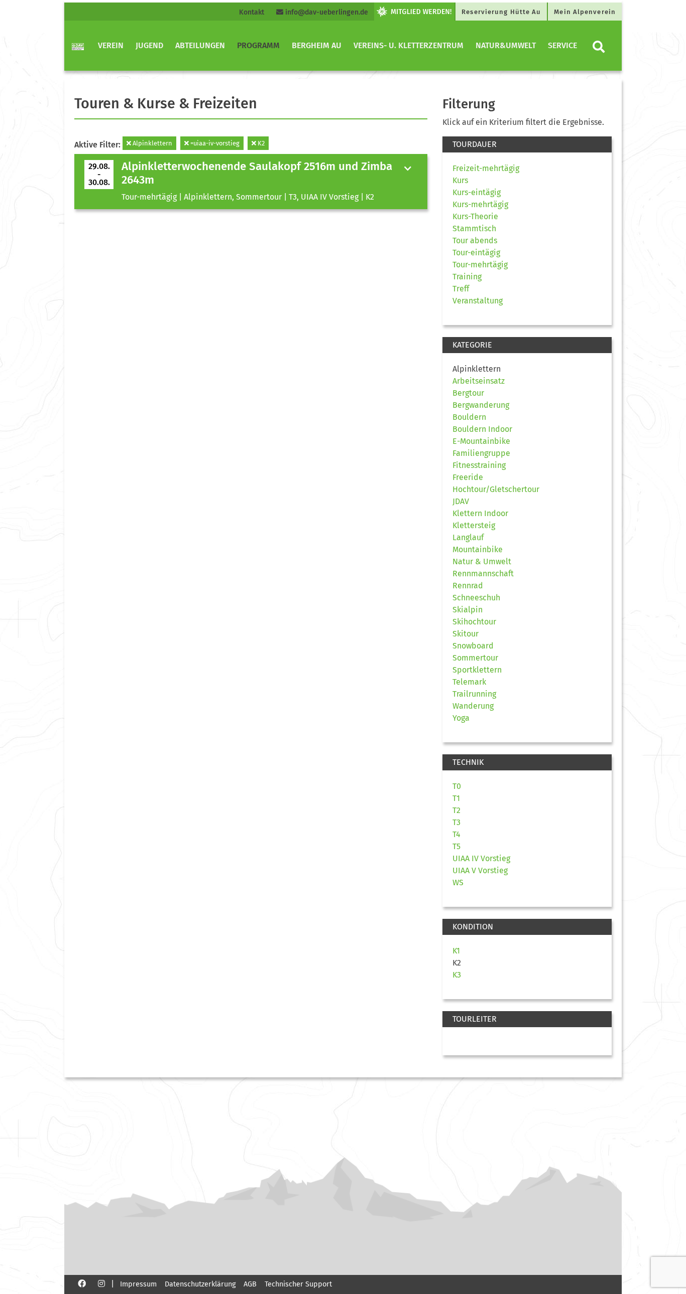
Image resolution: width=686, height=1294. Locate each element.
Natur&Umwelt (506, 45)
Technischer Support (298, 1284)
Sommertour (475, 658)
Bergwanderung (480, 405)
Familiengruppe (481, 453)
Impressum (138, 1284)
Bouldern (469, 417)
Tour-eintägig (476, 252)
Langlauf (468, 537)
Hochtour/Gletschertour (495, 489)
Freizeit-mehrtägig (485, 168)
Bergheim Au (316, 45)
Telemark (469, 682)
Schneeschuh (476, 597)
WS (458, 882)
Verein (111, 45)
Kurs (460, 180)
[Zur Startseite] (78, 45)
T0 (456, 786)
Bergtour (468, 393)
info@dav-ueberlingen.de (325, 12)
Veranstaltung (477, 300)
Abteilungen (200, 45)
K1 (456, 950)
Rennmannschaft (483, 573)
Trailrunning (474, 694)
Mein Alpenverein (585, 12)
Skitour (465, 633)
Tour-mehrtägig (480, 264)
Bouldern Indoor (482, 429)
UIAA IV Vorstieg (481, 858)
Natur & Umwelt (481, 561)
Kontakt (251, 12)
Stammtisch (474, 228)
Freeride (467, 477)
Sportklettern (477, 670)
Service (562, 45)
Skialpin (467, 609)
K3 (456, 975)
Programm (258, 45)
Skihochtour (474, 621)
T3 (456, 822)
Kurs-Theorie (475, 216)
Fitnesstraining (479, 465)
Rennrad (467, 585)
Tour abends (474, 240)
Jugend (149, 45)
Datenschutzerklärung (200, 1284)
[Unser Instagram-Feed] (101, 1283)
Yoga (461, 718)
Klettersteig (473, 525)
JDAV (460, 501)
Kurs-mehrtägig (480, 204)
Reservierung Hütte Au (501, 12)
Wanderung (473, 706)
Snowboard (473, 646)
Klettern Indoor (480, 513)
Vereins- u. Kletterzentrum (409, 45)
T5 (456, 846)
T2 (456, 810)
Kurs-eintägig (476, 192)
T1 (456, 798)
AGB (250, 1284)
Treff (460, 288)
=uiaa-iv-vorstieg (214, 143)
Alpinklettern (151, 143)
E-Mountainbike (481, 441)
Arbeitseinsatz (478, 381)
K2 (260, 143)
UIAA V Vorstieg (480, 870)
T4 (456, 834)
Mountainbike (477, 549)
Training (467, 276)
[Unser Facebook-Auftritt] (82, 1283)
